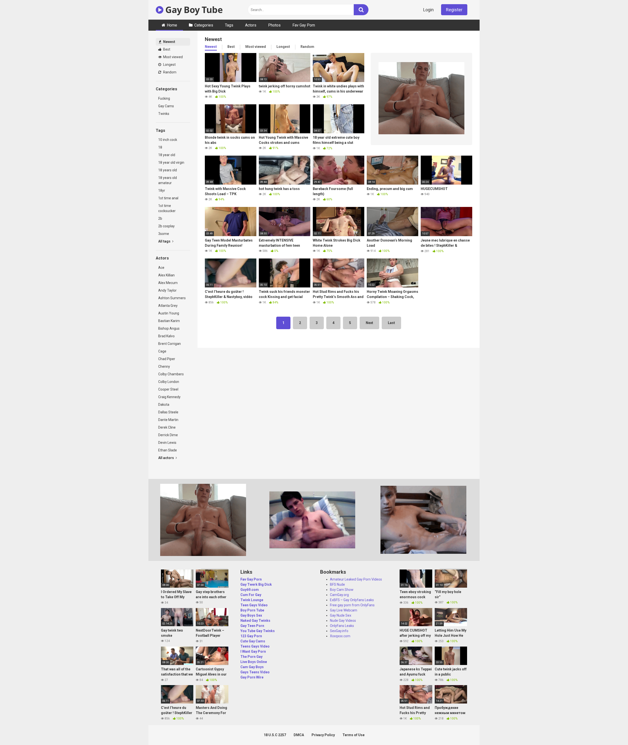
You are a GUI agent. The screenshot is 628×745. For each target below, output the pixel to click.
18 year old (166, 155)
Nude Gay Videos (343, 621)
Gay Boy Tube (192, 10)
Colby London (168, 382)
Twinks (163, 114)
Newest (168, 42)
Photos (274, 25)
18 (160, 147)
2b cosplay (166, 226)
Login (428, 9)
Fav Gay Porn (303, 25)
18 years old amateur (167, 180)
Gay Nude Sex (340, 615)
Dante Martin (168, 420)
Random (169, 72)
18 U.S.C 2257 (275, 735)
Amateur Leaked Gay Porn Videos (356, 579)
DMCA (299, 735)
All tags (164, 241)
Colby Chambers (171, 374)
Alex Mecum (168, 283)
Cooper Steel (168, 389)
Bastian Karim (169, 321)
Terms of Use (353, 735)
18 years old (167, 170)
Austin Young (168, 313)
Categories (203, 25)
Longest (169, 65)
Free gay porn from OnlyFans (352, 605)
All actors (166, 458)
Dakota (163, 404)
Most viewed (172, 57)
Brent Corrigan (169, 344)
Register (454, 9)
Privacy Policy (323, 735)
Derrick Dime (168, 435)
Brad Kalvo (166, 336)
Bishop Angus (169, 328)
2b (160, 218)
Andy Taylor (167, 290)
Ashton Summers (172, 298)
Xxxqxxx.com (340, 636)
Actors (250, 25)
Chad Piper (166, 359)
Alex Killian (166, 275)
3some (163, 234)
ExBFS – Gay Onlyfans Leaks (352, 600)
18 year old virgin (171, 162)
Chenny (164, 366)
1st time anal (168, 198)
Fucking (164, 98)
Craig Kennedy (169, 397)
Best (166, 49)
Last (391, 323)
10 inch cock (167, 140)
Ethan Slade (167, 450)
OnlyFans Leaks (342, 626)
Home (172, 25)
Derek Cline (167, 427)
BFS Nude (337, 584)
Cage (162, 351)
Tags (229, 25)
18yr (161, 190)
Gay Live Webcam (343, 610)
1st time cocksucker (167, 208)
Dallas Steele (168, 412)
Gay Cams (166, 106)
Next (369, 323)
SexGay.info (339, 631)
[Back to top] (611, 730)
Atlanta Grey (168, 306)
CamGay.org (339, 595)
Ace (161, 268)
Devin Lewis (167, 443)
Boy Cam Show (341, 590)
